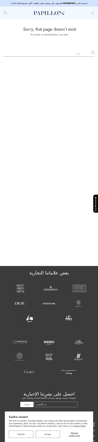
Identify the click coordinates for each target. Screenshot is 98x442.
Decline (21, 434)
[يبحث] (93, 52)
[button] (92, 13)
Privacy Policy (80, 425)
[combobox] (49, 53)
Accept (48, 434)
